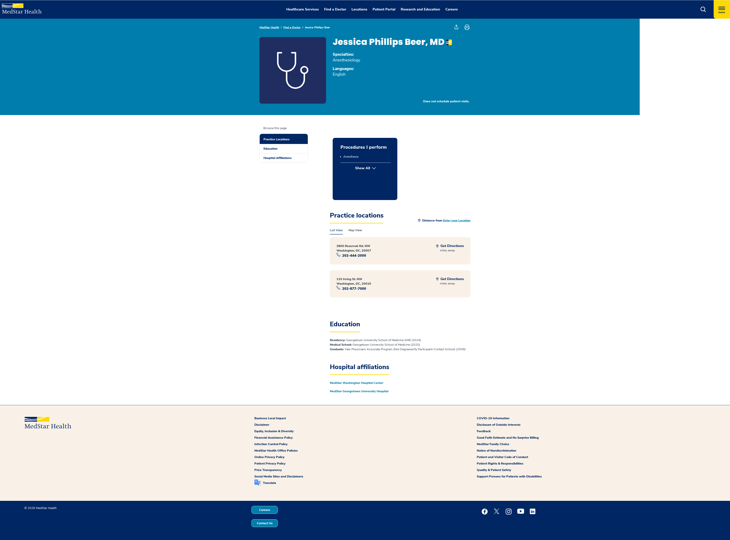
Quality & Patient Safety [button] (494, 470)
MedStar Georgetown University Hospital (359, 391)
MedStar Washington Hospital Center (356, 383)
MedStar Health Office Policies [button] (276, 451)
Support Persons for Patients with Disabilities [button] (509, 476)
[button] (703, 9)
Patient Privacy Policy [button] (270, 463)
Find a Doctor (292, 27)
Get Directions (452, 246)
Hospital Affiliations (277, 158)
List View (336, 230)
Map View (355, 230)
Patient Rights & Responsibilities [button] (500, 463)
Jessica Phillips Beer (317, 27)
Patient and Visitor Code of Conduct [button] (502, 457)
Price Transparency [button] (268, 470)
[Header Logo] (20, 7)
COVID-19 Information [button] (493, 418)
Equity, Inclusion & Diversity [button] (274, 431)
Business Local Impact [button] (270, 418)
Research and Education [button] (420, 9)
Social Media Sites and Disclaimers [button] (278, 476)
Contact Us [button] (265, 523)
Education (270, 149)
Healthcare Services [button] (302, 9)
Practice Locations (276, 139)
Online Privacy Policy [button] (269, 457)
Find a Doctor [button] (335, 9)
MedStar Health (269, 27)
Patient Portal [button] (384, 9)
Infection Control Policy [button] (271, 444)
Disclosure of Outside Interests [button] (499, 425)
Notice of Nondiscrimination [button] (496, 451)
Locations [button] (359, 9)
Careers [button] (451, 9)
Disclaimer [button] (261, 425)
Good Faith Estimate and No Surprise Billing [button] (508, 438)
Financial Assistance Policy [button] (273, 438)
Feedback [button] (484, 431)
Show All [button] (373, 168)
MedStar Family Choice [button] (493, 444)
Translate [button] (269, 483)
